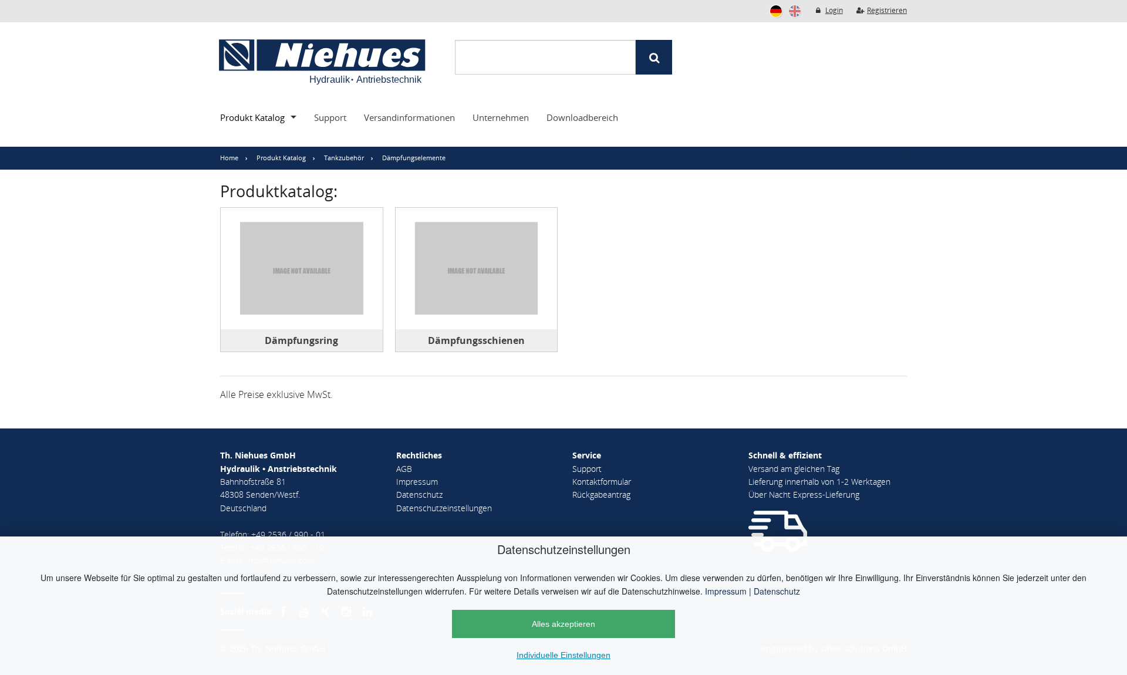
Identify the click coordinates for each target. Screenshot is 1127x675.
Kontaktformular (601, 481)
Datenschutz (777, 591)
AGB (404, 468)
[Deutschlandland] (776, 11)
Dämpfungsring (301, 340)
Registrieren (887, 10)
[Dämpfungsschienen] (477, 268)
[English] (794, 11)
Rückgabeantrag (601, 494)
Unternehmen (501, 117)
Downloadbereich (582, 117)
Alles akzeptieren (563, 624)
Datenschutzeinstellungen (444, 508)
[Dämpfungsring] (302, 268)
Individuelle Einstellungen (563, 655)
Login (834, 10)
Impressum (726, 591)
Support (330, 117)
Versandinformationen (409, 117)
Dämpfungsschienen (476, 340)
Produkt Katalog (252, 117)
